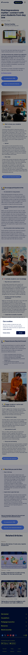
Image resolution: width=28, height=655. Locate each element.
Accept (20, 332)
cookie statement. (7, 329)
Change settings (6, 332)
